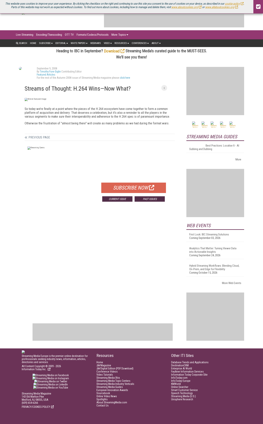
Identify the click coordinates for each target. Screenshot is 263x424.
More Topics (118, 34)
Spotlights (102, 399)
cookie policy (232, 3)
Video (107, 43)
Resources (121, 43)
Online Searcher (179, 387)
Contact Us (102, 405)
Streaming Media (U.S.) (183, 396)
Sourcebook (103, 393)
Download (112, 51)
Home (33, 43)
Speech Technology (182, 393)
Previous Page (39, 137)
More (238, 159)
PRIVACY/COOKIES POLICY (36, 406)
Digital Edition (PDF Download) (114, 368)
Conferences (139, 43)
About (155, 43)
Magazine (103, 365)
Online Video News (106, 396)
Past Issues (150, 199)
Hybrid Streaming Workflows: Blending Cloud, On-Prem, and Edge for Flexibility (214, 267)
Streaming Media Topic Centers (113, 380)
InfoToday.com (179, 377)
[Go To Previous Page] (164, 88)
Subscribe (45, 43)
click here (125, 77)
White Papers (78, 43)
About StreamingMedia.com (111, 402)
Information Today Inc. (34, 369)
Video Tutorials (104, 374)
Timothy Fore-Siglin (50, 71)
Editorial (60, 43)
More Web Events (231, 283)
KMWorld (176, 383)
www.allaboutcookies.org (219, 7)
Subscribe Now (130, 188)
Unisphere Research (182, 399)
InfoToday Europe (180, 380)
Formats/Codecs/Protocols (93, 34)
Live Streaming (24, 34)
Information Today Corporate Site (189, 374)
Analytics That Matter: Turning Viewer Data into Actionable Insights (212, 250)
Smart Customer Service (184, 390)
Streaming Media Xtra (108, 377)
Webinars (95, 43)
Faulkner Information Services (187, 371)
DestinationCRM (180, 365)
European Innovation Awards (112, 390)
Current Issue (117, 199)
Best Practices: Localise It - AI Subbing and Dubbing (214, 147)
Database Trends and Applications (190, 362)
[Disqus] (100, 261)
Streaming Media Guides (109, 387)
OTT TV (69, 34)
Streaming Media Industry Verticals (115, 383)
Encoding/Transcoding (49, 34)
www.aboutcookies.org (184, 7)
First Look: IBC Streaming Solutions (209, 234)
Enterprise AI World (181, 368)
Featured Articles (46, 74)
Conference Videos (107, 371)
